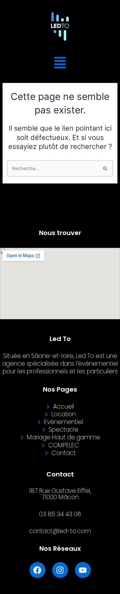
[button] (60, 64)
